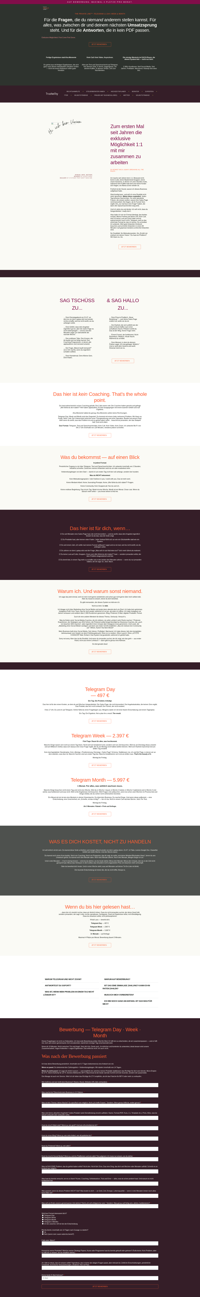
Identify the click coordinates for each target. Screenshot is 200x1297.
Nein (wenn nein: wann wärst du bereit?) (59, 1234)
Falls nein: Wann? (48, 1240)
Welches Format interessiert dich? (54, 1213)
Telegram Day (49, 1215)
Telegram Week (50, 1217)
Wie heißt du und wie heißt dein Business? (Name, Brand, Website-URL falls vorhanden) (75, 1082)
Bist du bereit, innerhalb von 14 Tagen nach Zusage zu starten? (65, 1230)
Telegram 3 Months (51, 1222)
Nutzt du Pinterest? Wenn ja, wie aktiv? (56, 1146)
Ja (45, 1232)
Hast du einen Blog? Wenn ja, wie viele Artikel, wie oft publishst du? (67, 1135)
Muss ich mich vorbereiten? (119, 995)
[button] (70, 979)
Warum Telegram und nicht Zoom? (63, 979)
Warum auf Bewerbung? (117, 979)
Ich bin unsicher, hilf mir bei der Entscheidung (61, 1224)
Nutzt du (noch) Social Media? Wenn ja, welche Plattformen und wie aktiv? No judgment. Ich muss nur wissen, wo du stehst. (87, 1156)
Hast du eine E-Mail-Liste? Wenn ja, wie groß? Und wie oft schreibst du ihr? (70, 1125)
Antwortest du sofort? (58, 985)
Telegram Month (50, 1220)
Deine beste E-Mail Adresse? (53, 1275)
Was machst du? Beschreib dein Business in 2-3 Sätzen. (63, 1092)
